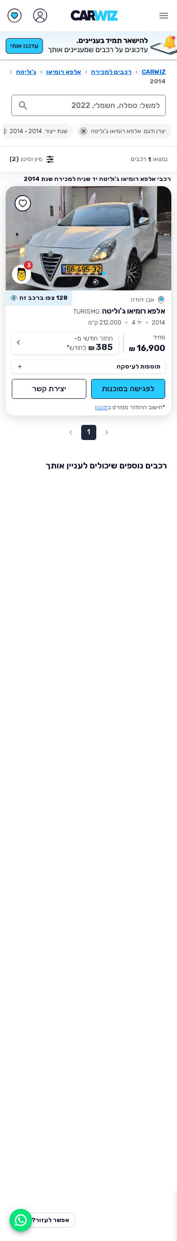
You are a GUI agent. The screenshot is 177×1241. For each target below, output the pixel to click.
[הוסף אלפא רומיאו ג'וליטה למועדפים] (22, 203)
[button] (104, 273)
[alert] (39, 298)
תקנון (101, 407)
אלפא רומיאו (63, 71)
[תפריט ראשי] (163, 15)
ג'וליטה (26, 71)
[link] (88, 238)
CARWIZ (154, 71)
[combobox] (98, 105)
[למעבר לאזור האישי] (40, 16)
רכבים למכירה (111, 71)
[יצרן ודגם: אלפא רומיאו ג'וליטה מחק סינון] (83, 131)
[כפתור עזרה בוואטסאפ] (20, 1220)
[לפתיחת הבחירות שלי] (15, 16)
